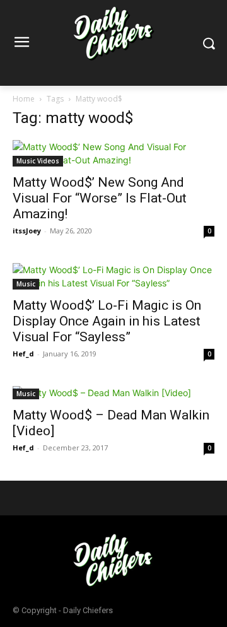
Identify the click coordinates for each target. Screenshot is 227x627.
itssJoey (27, 230)
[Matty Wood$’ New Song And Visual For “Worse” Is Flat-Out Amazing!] (113, 153)
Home (24, 98)
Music (25, 283)
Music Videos (37, 160)
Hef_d (23, 353)
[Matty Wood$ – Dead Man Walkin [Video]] (113, 392)
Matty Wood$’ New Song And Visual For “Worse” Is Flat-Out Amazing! (100, 198)
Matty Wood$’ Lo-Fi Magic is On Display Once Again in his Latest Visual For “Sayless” (107, 321)
